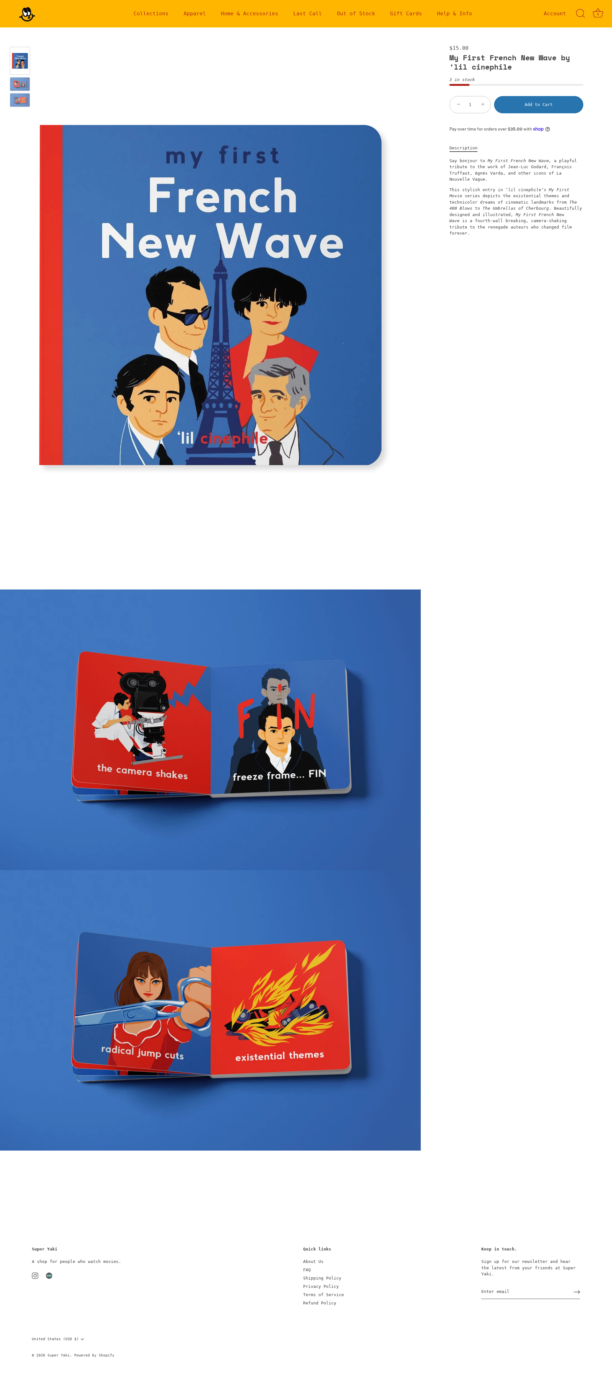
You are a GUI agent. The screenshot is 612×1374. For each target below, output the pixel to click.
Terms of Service (323, 1294)
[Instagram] (35, 1275)
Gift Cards (406, 14)
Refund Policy (319, 1303)
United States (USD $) (55, 1339)
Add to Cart (539, 104)
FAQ (307, 1269)
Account (555, 14)
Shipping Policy (322, 1278)
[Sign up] (577, 1292)
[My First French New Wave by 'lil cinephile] (20, 61)
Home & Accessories (249, 14)
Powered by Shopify (94, 1355)
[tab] (466, 148)
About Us (313, 1261)
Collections (151, 14)
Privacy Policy (321, 1286)
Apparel (195, 14)
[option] (20, 62)
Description (463, 148)
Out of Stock (356, 14)
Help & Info (454, 14)
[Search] (580, 14)
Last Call (307, 14)
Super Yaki (58, 1355)
